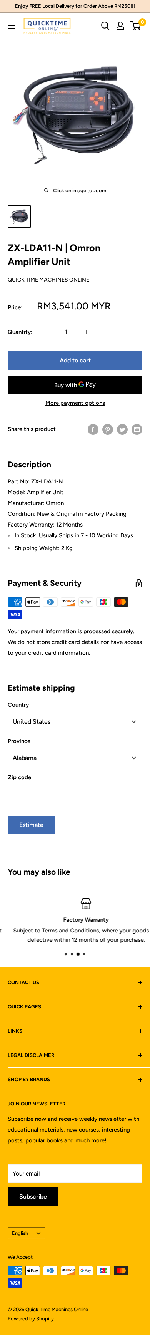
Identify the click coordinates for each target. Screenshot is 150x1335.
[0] (136, 25)
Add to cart (75, 360)
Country (18, 704)
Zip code (19, 777)
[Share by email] (137, 429)
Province (19, 741)
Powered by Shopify (31, 1319)
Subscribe (33, 1196)
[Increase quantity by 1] (86, 332)
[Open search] (105, 26)
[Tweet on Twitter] (122, 429)
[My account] (120, 26)
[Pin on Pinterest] (107, 429)
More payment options (75, 402)
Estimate (31, 825)
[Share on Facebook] (93, 429)
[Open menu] (11, 26)
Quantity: (20, 332)
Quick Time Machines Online (48, 280)
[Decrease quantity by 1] (45, 332)
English (20, 1233)
